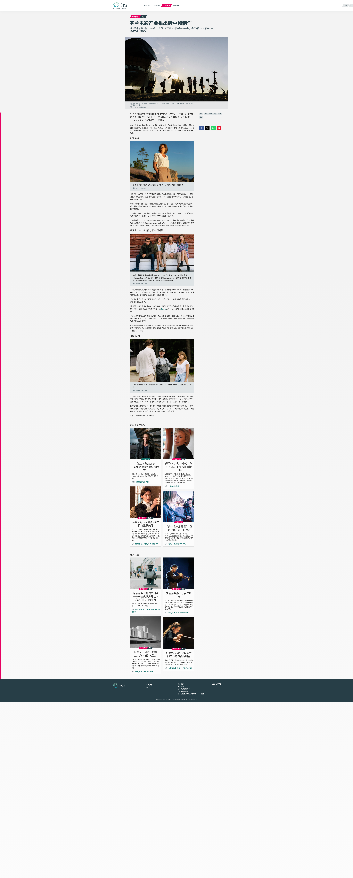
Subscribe (150, 442)
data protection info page (165, 460)
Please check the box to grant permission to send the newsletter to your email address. (176, 437)
